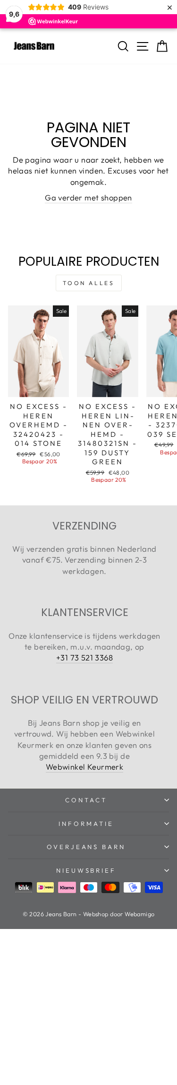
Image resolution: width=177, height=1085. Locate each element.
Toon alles (89, 282)
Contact (86, 800)
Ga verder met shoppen (88, 197)
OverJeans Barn (86, 847)
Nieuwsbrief (86, 870)
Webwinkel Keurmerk (84, 767)
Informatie (86, 823)
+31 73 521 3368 (84, 657)
